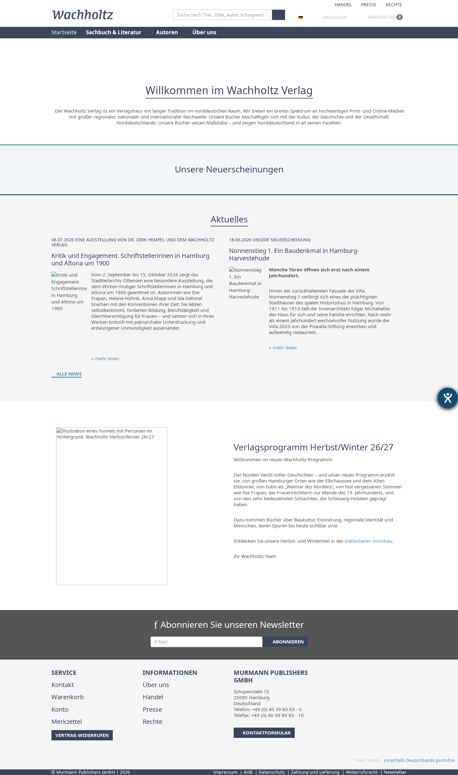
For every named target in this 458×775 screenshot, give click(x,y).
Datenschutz (272, 772)
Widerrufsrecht (362, 772)
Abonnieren (287, 641)
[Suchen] (278, 15)
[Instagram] (62, 753)
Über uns (204, 32)
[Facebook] (52, 753)
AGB (248, 772)
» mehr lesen (105, 358)
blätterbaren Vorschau (368, 541)
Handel (343, 4)
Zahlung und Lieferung (315, 772)
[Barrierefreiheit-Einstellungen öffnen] (447, 398)
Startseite (64, 32)
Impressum (225, 772)
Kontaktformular (267, 732)
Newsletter (395, 772)
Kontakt (62, 685)
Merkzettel (66, 721)
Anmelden (335, 17)
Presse (368, 4)
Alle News (68, 374)
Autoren (167, 32)
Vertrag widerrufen (82, 735)
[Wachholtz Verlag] (82, 14)
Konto (60, 709)
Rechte (394, 4)
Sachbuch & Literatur (114, 32)
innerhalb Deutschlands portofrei (419, 760)
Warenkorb (384, 17)
